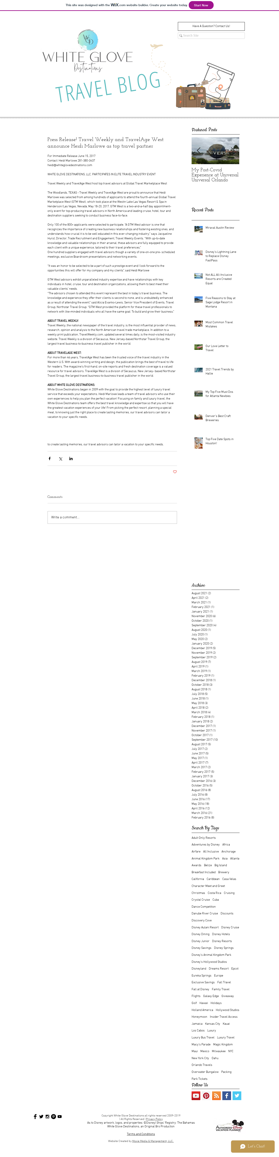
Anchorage (228, 852)
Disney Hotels (221, 934)
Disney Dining (200, 934)
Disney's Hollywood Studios (209, 962)
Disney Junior (200, 941)
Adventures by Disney (206, 845)
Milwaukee (219, 1051)
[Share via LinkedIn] (71, 458)
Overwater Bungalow (205, 1072)
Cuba (216, 900)
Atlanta (234, 859)
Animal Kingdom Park (205, 859)
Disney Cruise (230, 927)
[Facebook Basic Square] (226, 1095)
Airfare (196, 852)
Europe (218, 976)
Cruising (229, 893)
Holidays (216, 1003)
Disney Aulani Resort (205, 927)
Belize (208, 865)
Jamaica (197, 1024)
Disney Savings (201, 948)
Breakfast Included (204, 872)
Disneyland (199, 969)
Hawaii (203, 1003)
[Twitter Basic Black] (41, 1116)
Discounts (227, 913)
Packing (226, 1072)
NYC (230, 1051)
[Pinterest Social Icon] (206, 1095)
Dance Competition (204, 907)
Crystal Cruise (201, 900)
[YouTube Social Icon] (196, 1095)
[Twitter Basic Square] (237, 1095)
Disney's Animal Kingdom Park (211, 955)
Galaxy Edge (211, 996)
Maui (195, 1051)
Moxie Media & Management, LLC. (153, 1141)
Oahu (215, 1058)
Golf (194, 1003)
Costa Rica (214, 893)
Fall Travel (224, 982)
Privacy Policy (154, 1119)
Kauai (226, 1024)
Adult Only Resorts (204, 838)
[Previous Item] (199, 151)
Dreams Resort (219, 969)
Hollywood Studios (227, 1010)
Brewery (223, 872)
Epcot (234, 969)
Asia (225, 859)
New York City (200, 1058)
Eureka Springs (201, 976)
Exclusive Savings (203, 982)
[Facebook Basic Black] (35, 1116)
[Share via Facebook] (50, 458)
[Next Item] (233, 151)
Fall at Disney (200, 989)
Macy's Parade (201, 1044)
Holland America (202, 1010)
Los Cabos (198, 1031)
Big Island (220, 865)
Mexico (204, 1051)
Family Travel (221, 989)
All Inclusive (211, 852)
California (198, 879)
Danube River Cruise (205, 913)
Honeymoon (199, 1017)
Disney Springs (224, 948)
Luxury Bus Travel (203, 1038)
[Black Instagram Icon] (47, 1116)
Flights (196, 996)
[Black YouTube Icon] (59, 1116)
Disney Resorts (222, 941)
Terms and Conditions (141, 1134)
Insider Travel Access (224, 1017)
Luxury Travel (226, 1038)
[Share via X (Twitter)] (60, 458)
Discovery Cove (202, 920)
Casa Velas (229, 879)
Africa (226, 845)
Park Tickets (200, 1079)
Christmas (198, 893)
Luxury (211, 1031)
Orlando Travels (202, 1065)
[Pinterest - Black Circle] (53, 1116)
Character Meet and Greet (208, 886)
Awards (196, 865)
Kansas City (212, 1024)
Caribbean (213, 879)
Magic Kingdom (223, 1044)
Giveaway (227, 996)
